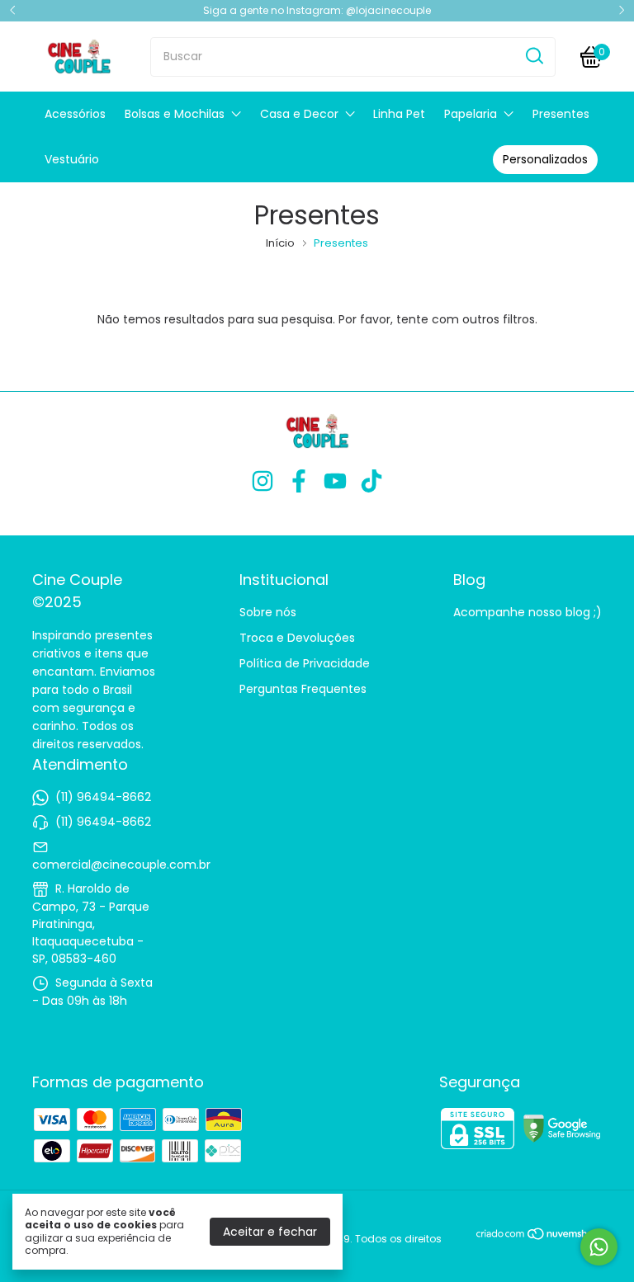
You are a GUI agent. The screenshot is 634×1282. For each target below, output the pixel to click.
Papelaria (470, 114)
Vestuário (72, 159)
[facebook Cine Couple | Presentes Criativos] (299, 482)
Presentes (560, 114)
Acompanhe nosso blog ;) (527, 612)
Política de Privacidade (304, 663)
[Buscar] (533, 56)
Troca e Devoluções (297, 637)
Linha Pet (399, 114)
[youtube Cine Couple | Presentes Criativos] (335, 482)
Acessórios (75, 114)
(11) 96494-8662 (103, 797)
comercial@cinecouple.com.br (121, 864)
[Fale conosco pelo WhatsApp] (598, 1247)
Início (280, 243)
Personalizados (545, 159)
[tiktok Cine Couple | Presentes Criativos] (371, 482)
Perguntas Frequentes (303, 689)
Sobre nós (267, 612)
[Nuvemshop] (539, 1236)
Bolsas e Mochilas (175, 114)
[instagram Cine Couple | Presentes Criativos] (262, 482)
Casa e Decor (299, 114)
